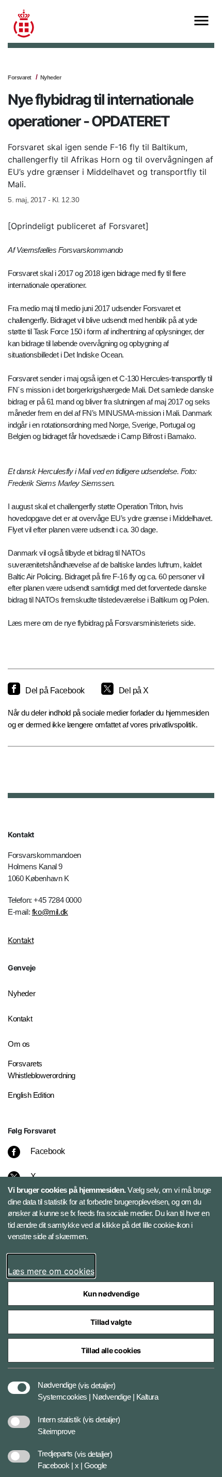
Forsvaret (19, 77)
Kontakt (21, 940)
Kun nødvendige (111, 1293)
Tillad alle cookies (111, 1350)
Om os (19, 1044)
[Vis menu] (201, 21)
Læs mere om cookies (51, 1271)
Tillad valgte (110, 1322)
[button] (97, 1380)
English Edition (31, 1095)
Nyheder (50, 77)
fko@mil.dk (50, 911)
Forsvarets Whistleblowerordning (41, 1069)
